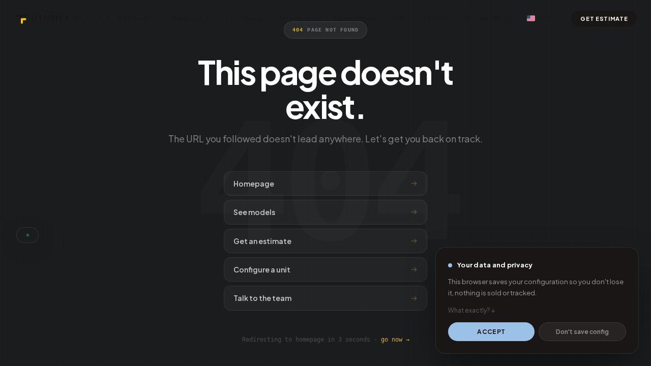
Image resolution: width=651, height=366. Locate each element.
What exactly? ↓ (471, 310)
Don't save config (582, 332)
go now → (395, 339)
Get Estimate (604, 18)
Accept (491, 332)
